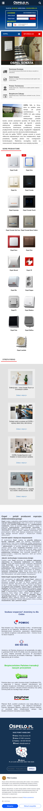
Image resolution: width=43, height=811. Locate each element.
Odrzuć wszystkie (30, 806)
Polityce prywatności (28, 797)
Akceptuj (10, 806)
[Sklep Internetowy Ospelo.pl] (22, 3)
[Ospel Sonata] (21, 50)
